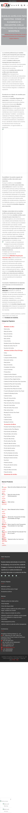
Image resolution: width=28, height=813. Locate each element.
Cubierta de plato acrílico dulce (11, 386)
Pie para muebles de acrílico (11, 453)
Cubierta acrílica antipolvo (10, 374)
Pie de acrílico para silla (10, 441)
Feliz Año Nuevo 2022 (7, 606)
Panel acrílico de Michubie (10, 431)
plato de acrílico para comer (11, 407)
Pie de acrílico (7, 467)
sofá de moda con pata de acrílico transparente (14, 624)
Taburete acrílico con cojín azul (16, 539)
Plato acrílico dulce (8, 410)
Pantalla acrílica (8, 355)
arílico (5, 353)
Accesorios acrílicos (6, 591)
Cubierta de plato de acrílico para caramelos (15, 381)
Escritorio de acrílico (9, 348)
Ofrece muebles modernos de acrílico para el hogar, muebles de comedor (13, 609)
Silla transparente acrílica (8, 621)
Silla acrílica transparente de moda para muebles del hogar (16, 517)
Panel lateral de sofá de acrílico (12, 446)
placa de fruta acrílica (9, 405)
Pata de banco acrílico (9, 436)
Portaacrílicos (7, 372)
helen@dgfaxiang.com (21, 1)
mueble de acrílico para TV (10, 345)
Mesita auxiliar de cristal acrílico (10, 601)
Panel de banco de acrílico (10, 434)
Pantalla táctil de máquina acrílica (12, 426)
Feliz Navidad (5, 603)
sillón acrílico (11, 502)
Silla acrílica (7, 329)
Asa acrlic (6, 460)
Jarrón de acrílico (8, 369)
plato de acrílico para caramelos (12, 403)
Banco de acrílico (8, 334)
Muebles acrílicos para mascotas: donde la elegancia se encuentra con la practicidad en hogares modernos (15, 36)
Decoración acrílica (8, 360)
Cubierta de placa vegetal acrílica (12, 379)
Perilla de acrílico (8, 462)
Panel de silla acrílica (9, 438)
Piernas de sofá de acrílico (10, 465)
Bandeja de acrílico (8, 422)
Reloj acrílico (7, 362)
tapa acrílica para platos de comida (13, 388)
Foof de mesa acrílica (9, 450)
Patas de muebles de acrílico (11, 455)
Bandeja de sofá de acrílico (10, 457)
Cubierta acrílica (8, 395)
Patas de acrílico (8, 472)
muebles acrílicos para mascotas (12, 343)
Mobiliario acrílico (5, 586)
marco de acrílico (8, 365)
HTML (13, 660)
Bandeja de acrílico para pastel (11, 412)
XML (17, 660)
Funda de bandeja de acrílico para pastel (14, 391)
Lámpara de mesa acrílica (10, 357)
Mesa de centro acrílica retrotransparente (14, 495)
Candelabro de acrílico (9, 367)
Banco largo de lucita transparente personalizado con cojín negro (17, 525)
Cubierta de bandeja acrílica (11, 393)
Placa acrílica (7, 415)
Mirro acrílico (7, 338)
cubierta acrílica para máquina (11, 429)
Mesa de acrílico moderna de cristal (17, 487)
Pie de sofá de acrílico (9, 448)
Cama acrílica (7, 341)
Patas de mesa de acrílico (10, 469)
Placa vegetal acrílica (9, 400)
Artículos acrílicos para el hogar (9, 589)
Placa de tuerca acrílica (10, 398)
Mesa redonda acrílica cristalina (16, 509)
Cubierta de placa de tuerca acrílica (13, 376)
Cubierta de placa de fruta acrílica (12, 384)
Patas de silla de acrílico (10, 443)
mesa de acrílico (8, 331)
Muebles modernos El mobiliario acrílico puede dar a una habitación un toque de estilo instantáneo (13, 617)
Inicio (2, 34)
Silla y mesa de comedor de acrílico (11, 613)
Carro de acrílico (8, 336)
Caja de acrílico (8, 417)
